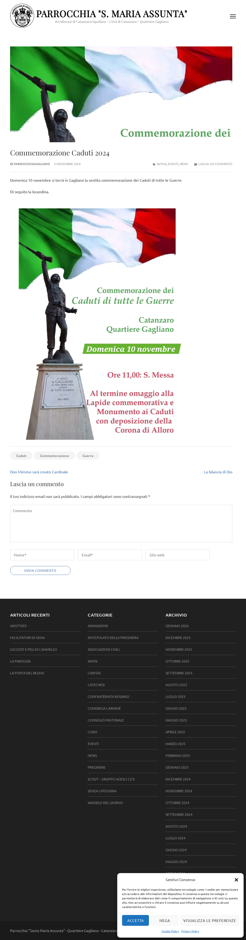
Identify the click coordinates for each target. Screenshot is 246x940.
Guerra (87, 455)
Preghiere (96, 767)
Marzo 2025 (175, 743)
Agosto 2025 (176, 684)
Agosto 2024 (176, 826)
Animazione (98, 626)
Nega (165, 920)
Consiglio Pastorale (106, 720)
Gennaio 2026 (177, 626)
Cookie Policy (170, 931)
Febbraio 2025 (178, 755)
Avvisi (161, 164)
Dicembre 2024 (178, 779)
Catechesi (96, 684)
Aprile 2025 (175, 732)
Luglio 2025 (175, 696)
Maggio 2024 (176, 861)
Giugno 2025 (176, 708)
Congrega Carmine (104, 708)
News (184, 164)
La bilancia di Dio (218, 471)
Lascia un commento (215, 164)
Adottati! (18, 626)
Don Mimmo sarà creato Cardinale (39, 471)
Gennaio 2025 (177, 767)
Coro (92, 732)
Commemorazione (54, 455)
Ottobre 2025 (177, 661)
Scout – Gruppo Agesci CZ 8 (111, 779)
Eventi (173, 164)
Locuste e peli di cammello (33, 649)
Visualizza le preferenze (209, 920)
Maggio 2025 (176, 720)
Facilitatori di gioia (27, 637)
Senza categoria (102, 791)
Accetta (135, 920)
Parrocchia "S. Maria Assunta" (111, 13)
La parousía (20, 661)
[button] (236, 879)
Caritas (94, 673)
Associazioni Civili (104, 649)
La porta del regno (27, 673)
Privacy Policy (190, 931)
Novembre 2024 (179, 791)
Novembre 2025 (179, 649)
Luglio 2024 (175, 838)
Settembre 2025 (179, 673)
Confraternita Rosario (108, 696)
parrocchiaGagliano (32, 164)
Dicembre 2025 (178, 637)
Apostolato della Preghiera (113, 637)
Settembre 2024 (179, 814)
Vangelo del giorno (105, 802)
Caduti (21, 455)
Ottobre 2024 (177, 802)
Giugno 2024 (176, 850)
